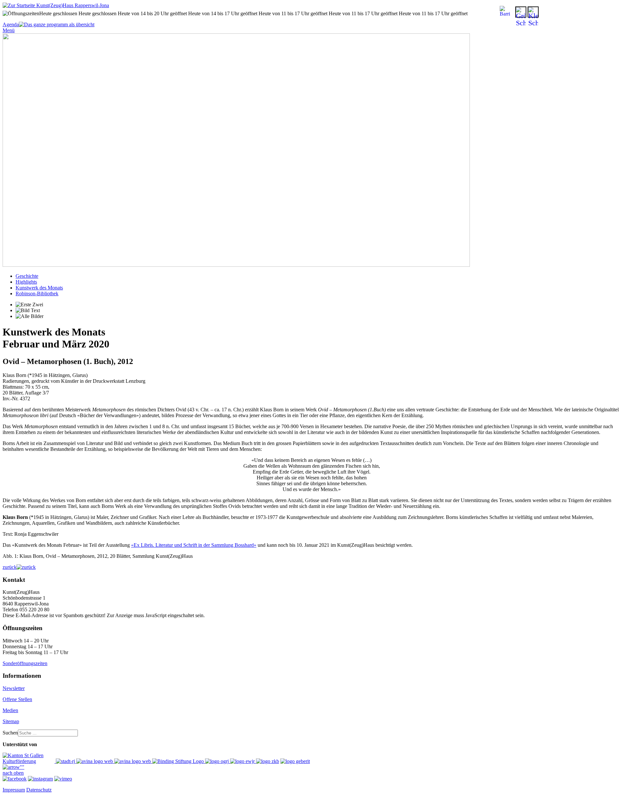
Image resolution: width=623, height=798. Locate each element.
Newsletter (14, 688)
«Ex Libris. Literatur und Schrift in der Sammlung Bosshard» (193, 545)
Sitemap (11, 721)
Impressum (14, 789)
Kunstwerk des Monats (39, 287)
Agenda (11, 24)
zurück (10, 567)
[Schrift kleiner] (533, 12)
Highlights (26, 282)
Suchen (10, 732)
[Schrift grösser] (520, 12)
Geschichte (27, 276)
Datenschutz (39, 789)
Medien (10, 710)
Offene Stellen (17, 699)
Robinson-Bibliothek (37, 293)
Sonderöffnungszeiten (25, 663)
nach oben (13, 773)
